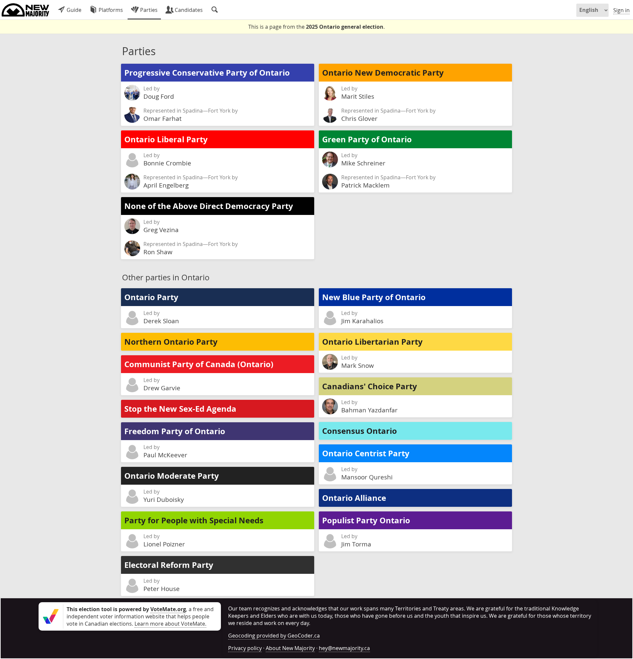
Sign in (621, 10)
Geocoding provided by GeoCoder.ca (274, 635)
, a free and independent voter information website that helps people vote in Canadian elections (140, 616)
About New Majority (290, 648)
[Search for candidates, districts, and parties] (214, 10)
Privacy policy (245, 648)
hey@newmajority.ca (344, 648)
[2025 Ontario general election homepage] (25, 10)
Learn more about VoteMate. (170, 623)
